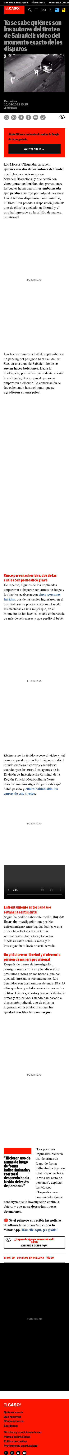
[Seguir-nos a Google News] (24, 1453)
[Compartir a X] (12, 1453)
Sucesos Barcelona (30, 1257)
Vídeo (50, 1257)
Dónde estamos (13, 1421)
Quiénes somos (13, 1412)
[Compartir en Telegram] (21, 117)
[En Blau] (56, 10)
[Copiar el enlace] (43, 117)
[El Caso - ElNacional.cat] (12, 1405)
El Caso (14, 10)
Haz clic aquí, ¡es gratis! (40, 1229)
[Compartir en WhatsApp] (13, 117)
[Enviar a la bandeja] (62, 117)
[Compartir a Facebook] (6, 1453)
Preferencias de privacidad (20, 1445)
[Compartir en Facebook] (28, 117)
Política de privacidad (17, 1436)
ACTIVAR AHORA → (34, 148)
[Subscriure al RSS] (18, 1453)
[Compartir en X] (6, 117)
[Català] (43, 10)
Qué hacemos (12, 1416)
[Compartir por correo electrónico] (35, 117)
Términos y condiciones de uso (22, 1432)
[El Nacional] (63, 10)
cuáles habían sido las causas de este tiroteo (31, 791)
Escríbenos (11, 1425)
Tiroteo (9, 1257)
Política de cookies (15, 1441)
